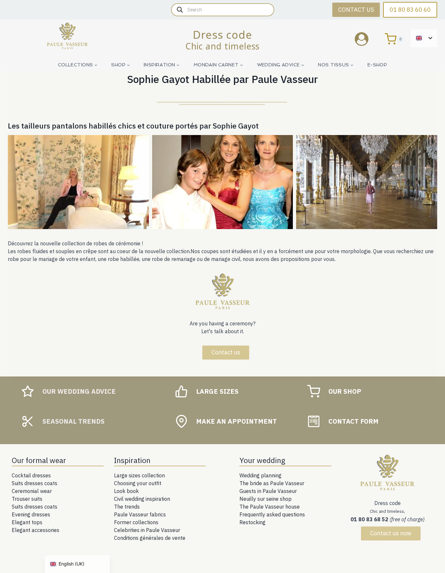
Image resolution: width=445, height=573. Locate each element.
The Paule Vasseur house (269, 506)
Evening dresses (31, 514)
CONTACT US (356, 9)
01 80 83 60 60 (410, 9)
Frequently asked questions (272, 514)
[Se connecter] (366, 39)
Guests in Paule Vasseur (268, 491)
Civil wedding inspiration (142, 499)
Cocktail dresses (31, 475)
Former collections (136, 522)
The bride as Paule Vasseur (271, 483)
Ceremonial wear (32, 491)
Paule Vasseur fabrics (140, 514)
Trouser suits (27, 499)
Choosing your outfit (137, 483)
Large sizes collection (139, 475)
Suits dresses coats (34, 483)
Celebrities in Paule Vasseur (147, 530)
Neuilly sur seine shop (265, 499)
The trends (127, 506)
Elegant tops (27, 522)
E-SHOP (377, 64)
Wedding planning (260, 475)
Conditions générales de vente (149, 538)
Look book (126, 491)
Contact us (225, 352)
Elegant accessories (35, 530)
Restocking (252, 522)
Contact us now (390, 533)
